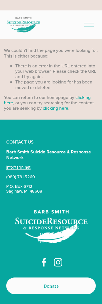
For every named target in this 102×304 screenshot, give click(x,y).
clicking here (55, 108)
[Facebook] (43, 262)
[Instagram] (58, 262)
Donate (51, 286)
